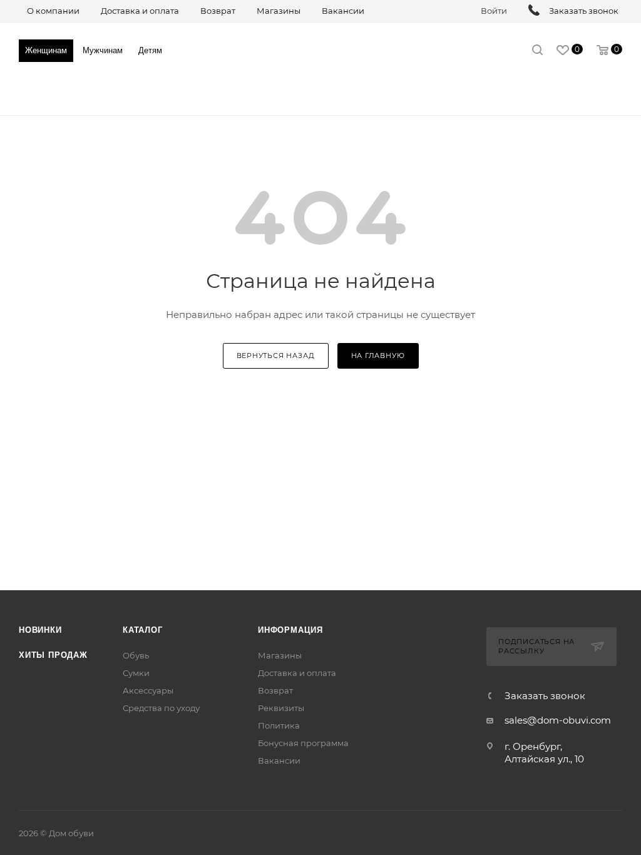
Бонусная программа (303, 743)
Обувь (136, 655)
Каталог (143, 630)
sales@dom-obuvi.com (558, 720)
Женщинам (46, 50)
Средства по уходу (161, 708)
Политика (279, 725)
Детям (150, 50)
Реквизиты (281, 708)
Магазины (280, 655)
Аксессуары (148, 690)
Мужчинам (103, 50)
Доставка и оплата (297, 673)
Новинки (40, 630)
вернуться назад (276, 355)
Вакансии (279, 760)
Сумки (136, 673)
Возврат (275, 690)
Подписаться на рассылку (536, 646)
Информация (290, 630)
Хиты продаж (53, 655)
